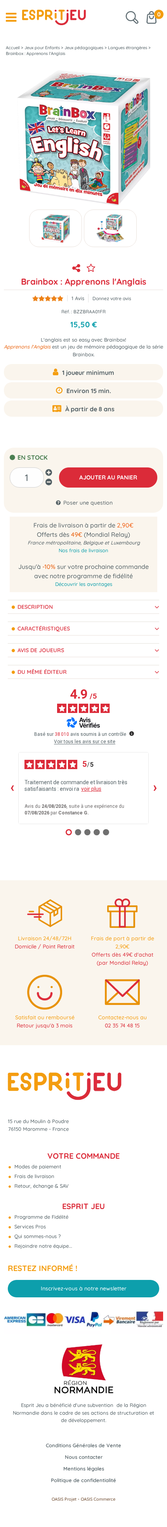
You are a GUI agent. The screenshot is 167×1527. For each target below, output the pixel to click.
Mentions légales (83, 1468)
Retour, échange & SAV (41, 1186)
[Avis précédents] (12, 788)
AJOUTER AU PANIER (108, 477)
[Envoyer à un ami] (76, 268)
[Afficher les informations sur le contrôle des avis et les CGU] (132, 733)
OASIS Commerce (98, 1499)
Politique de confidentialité (83, 1480)
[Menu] (11, 17)
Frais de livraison (33, 1176)
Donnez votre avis (111, 298)
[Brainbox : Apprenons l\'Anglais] (55, 228)
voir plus (91, 789)
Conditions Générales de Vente (83, 1445)
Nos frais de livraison (83, 550)
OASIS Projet (64, 1499)
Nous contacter (84, 1457)
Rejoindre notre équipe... (42, 1246)
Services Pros (29, 1226)
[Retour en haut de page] (151, 1504)
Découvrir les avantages (83, 584)
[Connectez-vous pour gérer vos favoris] (90, 268)
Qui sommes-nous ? (37, 1236)
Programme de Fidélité (40, 1217)
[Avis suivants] (155, 788)
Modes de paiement (37, 1166)
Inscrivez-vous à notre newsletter (84, 1288)
